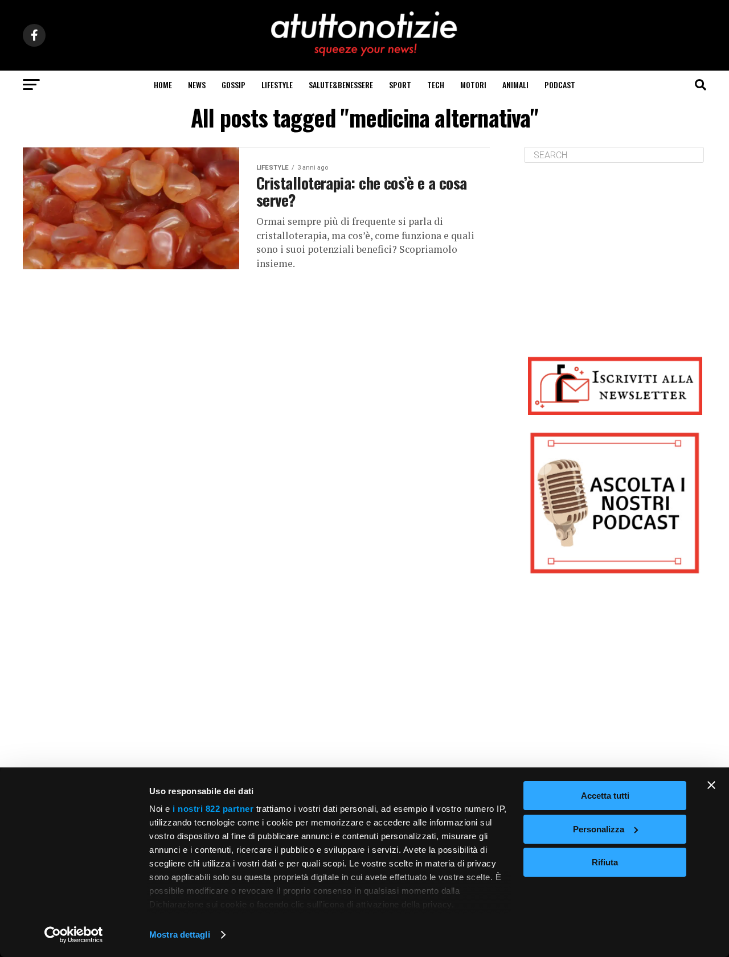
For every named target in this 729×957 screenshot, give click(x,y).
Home (163, 85)
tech (435, 85)
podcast (559, 85)
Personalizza (598, 829)
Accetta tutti (605, 795)
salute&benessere (341, 85)
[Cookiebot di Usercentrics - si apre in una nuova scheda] (74, 934)
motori (473, 85)
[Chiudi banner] (711, 785)
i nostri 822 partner (213, 809)
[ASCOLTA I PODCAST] (615, 503)
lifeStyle (277, 85)
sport (400, 85)
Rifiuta (605, 862)
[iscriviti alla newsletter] (615, 385)
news (197, 85)
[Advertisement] (615, 251)
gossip (233, 85)
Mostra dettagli (179, 934)
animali (515, 85)
